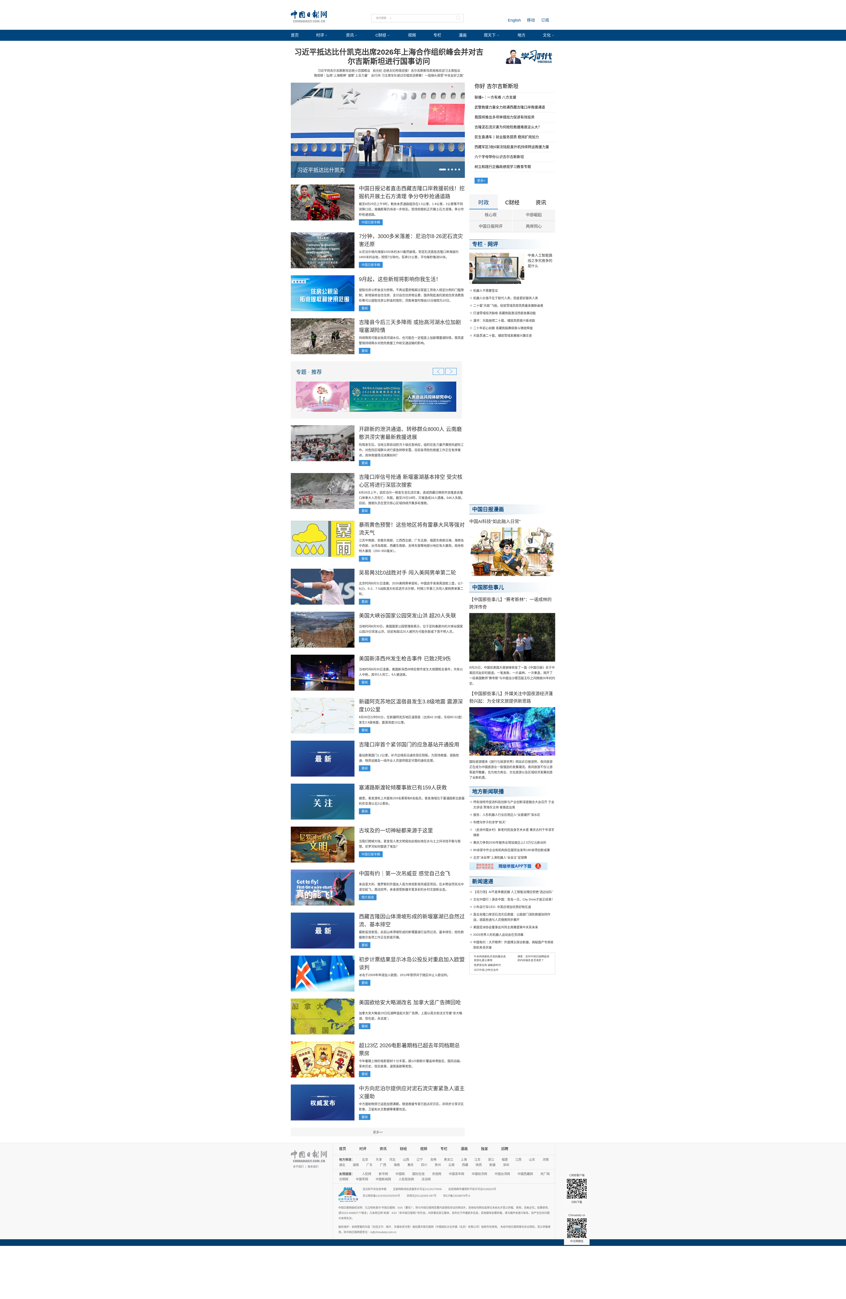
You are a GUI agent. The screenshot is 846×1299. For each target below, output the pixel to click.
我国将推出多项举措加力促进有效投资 (504, 117)
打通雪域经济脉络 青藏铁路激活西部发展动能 (504, 313)
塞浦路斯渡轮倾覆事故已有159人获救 (403, 787)
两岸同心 (534, 226)
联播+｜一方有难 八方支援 (495, 97)
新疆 (492, 1165)
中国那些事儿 (488, 587)
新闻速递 (482, 881)
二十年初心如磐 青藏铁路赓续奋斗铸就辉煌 (503, 328)
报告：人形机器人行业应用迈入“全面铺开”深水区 (506, 814)
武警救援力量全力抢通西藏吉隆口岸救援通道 (510, 107)
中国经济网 (479, 1174)
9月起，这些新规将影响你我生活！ (400, 279)
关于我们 (298, 1166)
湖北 (342, 1165)
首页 (295, 35)
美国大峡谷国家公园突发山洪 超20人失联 (407, 616)
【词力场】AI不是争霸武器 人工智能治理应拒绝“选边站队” (513, 892)
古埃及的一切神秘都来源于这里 (396, 830)
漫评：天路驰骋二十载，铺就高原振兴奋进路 (504, 320)
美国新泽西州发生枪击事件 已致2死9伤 (405, 659)
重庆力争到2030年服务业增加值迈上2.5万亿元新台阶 (509, 842)
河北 (392, 1159)
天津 (379, 1159)
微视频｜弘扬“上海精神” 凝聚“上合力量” (341, 75)
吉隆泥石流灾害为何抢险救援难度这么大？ (508, 127)
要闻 (365, 308)
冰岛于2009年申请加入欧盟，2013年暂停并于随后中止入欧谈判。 (404, 975)
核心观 (491, 215)
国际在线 (418, 1174)
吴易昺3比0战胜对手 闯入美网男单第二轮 (407, 573)
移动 (531, 20)
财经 (403, 1149)
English (514, 20)
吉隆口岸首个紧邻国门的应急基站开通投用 (409, 744)
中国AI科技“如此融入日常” (495, 521)
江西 (518, 1159)
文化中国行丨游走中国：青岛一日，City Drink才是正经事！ (514, 899)
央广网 (545, 1174)
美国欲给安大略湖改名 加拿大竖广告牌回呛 (410, 1002)
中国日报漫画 (488, 509)
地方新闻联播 (488, 791)
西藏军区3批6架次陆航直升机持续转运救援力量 (512, 147)
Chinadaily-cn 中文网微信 (576, 1228)
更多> (481, 180)
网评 (493, 244)
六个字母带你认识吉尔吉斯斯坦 (499, 157)
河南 (546, 1159)
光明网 (343, 1179)
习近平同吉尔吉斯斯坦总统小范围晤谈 (344, 70)
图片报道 (368, 897)
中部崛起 (534, 215)
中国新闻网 (383, 1179)
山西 (406, 1159)
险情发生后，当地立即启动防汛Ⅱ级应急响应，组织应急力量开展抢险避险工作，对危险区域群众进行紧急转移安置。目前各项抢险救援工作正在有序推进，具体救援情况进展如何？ (411, 450)
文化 (547, 35)
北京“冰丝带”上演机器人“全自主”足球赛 (500, 857)
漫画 (463, 35)
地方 (521, 35)
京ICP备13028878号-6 (456, 1195)
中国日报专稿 (371, 222)
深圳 (506, 1165)
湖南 (356, 1165)
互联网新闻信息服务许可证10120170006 (417, 1189)
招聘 (504, 1149)
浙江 (491, 1159)
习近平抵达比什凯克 (321, 170)
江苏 (477, 1159)
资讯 (350, 35)
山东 (532, 1159)
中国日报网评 (491, 226)
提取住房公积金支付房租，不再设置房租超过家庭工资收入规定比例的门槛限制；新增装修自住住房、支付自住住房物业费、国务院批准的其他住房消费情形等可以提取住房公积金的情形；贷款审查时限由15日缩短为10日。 (411, 295)
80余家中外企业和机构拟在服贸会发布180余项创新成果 (511, 850)
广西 (383, 1165)
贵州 (438, 1165)
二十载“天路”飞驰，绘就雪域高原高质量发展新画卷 (508, 305)
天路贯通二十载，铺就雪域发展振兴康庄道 (502, 335)
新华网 (383, 1174)
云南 (451, 1165)
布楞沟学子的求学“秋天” (489, 822)
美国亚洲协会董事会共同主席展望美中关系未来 (505, 927)
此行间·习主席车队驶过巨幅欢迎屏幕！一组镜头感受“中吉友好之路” (417, 75)
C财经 (380, 35)
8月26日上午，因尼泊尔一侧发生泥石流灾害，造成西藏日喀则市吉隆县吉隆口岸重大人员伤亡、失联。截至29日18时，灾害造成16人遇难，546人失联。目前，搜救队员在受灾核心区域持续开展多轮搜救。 (411, 498)
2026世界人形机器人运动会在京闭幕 (498, 934)
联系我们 (313, 1166)
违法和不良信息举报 (374, 1189)
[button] (442, 169)
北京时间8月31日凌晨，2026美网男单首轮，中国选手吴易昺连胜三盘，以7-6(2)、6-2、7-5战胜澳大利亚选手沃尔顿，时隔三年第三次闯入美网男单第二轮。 (411, 588)
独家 (484, 1149)
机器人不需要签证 (485, 290)
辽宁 (420, 1159)
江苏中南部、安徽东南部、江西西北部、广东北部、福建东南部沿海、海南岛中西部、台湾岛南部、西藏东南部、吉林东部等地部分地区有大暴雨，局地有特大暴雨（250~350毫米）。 (411, 546)
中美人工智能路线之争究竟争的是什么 (540, 260)
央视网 (436, 1174)
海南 (397, 1165)
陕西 (479, 1165)
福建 (505, 1159)
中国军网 (362, 1179)
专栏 (437, 35)
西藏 (465, 1165)
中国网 (400, 1174)
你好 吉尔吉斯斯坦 (496, 86)
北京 (365, 1159)
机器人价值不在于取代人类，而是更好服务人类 (505, 298)
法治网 (426, 1179)
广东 (369, 1165)
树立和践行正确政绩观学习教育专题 (503, 167)
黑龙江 (448, 1159)
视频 (412, 35)
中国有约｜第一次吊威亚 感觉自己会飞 (404, 873)
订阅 (545, 20)
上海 (464, 1159)
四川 (424, 1165)
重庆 (410, 1165)
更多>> (378, 1132)
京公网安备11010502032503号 (381, 1195)
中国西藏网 (525, 1174)
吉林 (433, 1159)
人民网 (366, 1174)
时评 (320, 35)
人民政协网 (406, 1179)
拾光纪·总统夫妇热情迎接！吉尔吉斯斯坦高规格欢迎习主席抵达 (416, 70)
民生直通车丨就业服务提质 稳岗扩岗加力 (507, 137)
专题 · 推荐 (309, 372)
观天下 (490, 35)
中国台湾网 (502, 1174)
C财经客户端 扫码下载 (576, 1189)
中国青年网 (456, 1174)
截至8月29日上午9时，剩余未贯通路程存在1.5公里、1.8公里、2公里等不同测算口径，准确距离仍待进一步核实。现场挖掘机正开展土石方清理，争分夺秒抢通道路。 (411, 209)
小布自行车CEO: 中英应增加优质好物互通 (502, 907)
